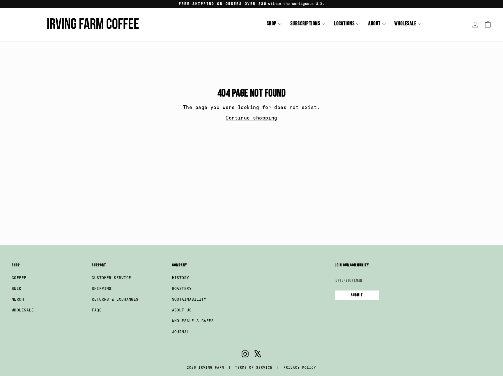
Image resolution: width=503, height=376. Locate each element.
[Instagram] (245, 354)
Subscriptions (305, 23)
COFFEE (19, 278)
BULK (17, 288)
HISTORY (180, 278)
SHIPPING (101, 288)
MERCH (18, 299)
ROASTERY (182, 288)
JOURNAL (180, 332)
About (374, 23)
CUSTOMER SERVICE (111, 278)
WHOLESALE (23, 310)
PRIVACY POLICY (300, 368)
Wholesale (405, 23)
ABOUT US (182, 310)
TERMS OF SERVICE (253, 368)
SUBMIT (357, 295)
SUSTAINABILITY (189, 299)
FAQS (97, 310)
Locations (344, 23)
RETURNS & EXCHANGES (115, 299)
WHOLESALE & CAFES (193, 321)
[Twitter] (257, 354)
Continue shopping (251, 118)
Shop (272, 23)
